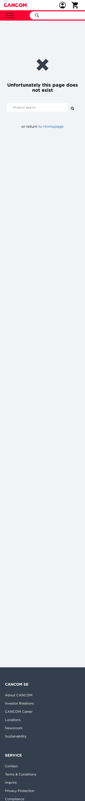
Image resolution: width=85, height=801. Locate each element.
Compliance (14, 799)
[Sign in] (62, 5)
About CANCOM (18, 695)
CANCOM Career (19, 711)
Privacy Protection (19, 791)
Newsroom (13, 728)
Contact (11, 766)
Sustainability (15, 736)
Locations (13, 720)
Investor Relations (19, 703)
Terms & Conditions (20, 774)
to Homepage (51, 126)
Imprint (11, 782)
